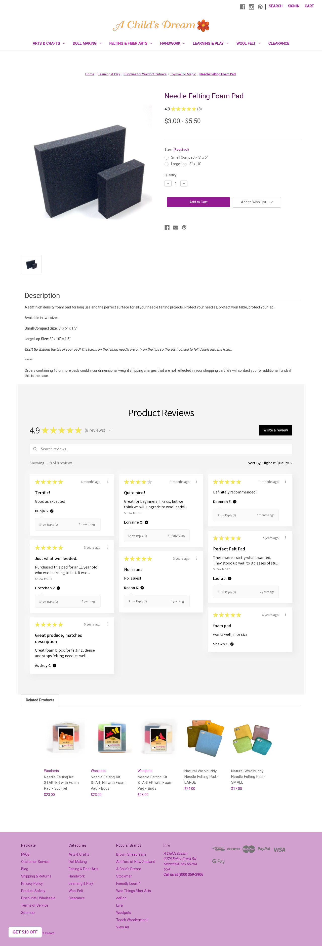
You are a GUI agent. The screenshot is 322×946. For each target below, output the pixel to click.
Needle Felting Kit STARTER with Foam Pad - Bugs (108, 783)
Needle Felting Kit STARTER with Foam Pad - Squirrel (61, 783)
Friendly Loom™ (128, 883)
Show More (132, 513)
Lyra (119, 905)
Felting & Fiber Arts (128, 43)
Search (276, 6)
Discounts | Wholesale (38, 898)
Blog (24, 869)
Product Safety (33, 891)
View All (122, 927)
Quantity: (171, 175)
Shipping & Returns (36, 876)
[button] (110, 430)
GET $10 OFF (25, 932)
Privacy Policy (32, 883)
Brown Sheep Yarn (131, 854)
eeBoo (121, 898)
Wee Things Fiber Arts (133, 891)
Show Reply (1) (48, 524)
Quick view (64, 734)
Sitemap (28, 913)
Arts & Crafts (46, 43)
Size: (177, 149)
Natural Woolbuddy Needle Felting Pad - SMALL (248, 777)
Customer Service (35, 862)
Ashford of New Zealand (135, 862)
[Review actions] (107, 481)
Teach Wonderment (132, 920)
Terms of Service (34, 905)
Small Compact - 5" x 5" (189, 157)
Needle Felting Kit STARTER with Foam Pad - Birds (155, 783)
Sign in (293, 6)
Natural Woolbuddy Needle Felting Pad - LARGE (201, 777)
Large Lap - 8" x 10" (186, 164)
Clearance (278, 43)
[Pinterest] (260, 7)
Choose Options (205, 742)
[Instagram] (251, 7)
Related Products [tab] (40, 700)
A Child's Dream (128, 869)
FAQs (25, 854)
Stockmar (124, 876)
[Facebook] (242, 7)
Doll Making (85, 43)
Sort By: (255, 463)
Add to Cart (65, 742)
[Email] (175, 227)
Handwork (170, 43)
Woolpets (123, 913)
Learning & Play (208, 43)
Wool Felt (246, 43)
